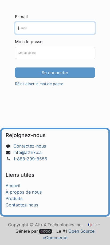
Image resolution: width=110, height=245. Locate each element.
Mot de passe (28, 41)
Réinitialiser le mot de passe (39, 83)
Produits (14, 198)
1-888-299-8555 (30, 158)
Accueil (13, 185)
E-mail (21, 16)
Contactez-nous (29, 146)
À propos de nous (24, 192)
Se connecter (55, 72)
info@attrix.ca (27, 152)
